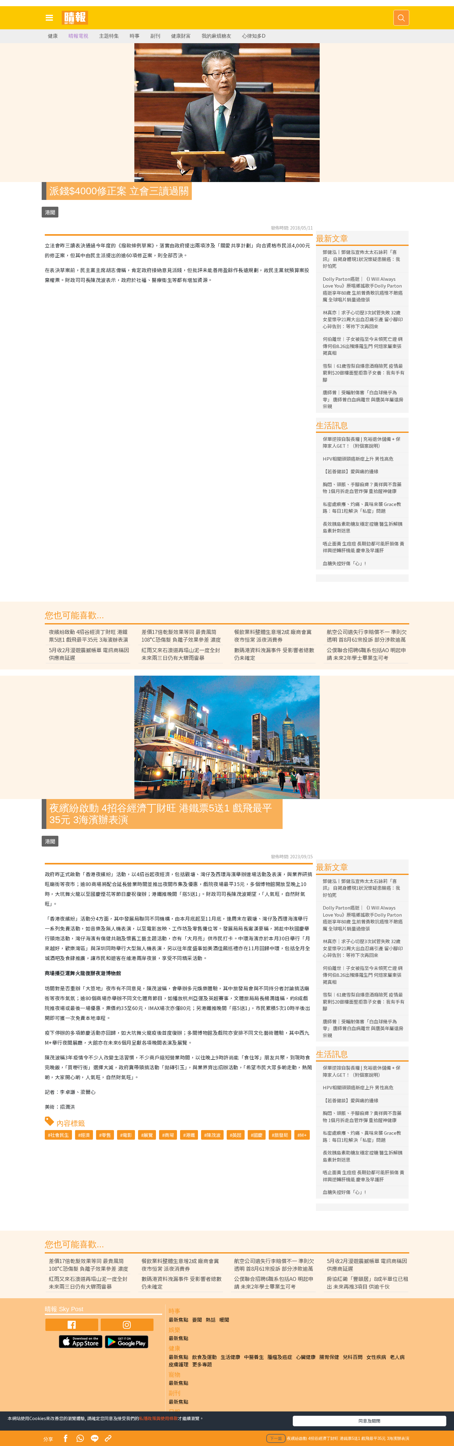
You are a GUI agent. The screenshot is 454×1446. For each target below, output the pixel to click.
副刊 (155, 36)
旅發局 (281, 1135)
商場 (169, 1135)
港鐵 (190, 1135)
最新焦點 (178, 1319)
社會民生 (59, 1135)
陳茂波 (214, 1135)
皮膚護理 (178, 1364)
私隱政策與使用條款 (158, 1418)
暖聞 (224, 1319)
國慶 (258, 1135)
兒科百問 (353, 1357)
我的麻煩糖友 (216, 36)
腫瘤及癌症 (279, 1357)
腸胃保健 (329, 1357)
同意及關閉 (369, 1421)
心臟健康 (306, 1357)
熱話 (211, 1319)
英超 (237, 1135)
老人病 (397, 1357)
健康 (53, 36)
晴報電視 (78, 36)
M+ (303, 1135)
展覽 (148, 1135)
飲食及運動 (204, 1357)
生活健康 (230, 1357)
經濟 (85, 1135)
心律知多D (254, 36)
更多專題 (202, 1364)
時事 (135, 36)
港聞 (50, 212)
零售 (106, 1135)
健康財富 (181, 36)
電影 (127, 1135)
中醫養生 (254, 1357)
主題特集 (109, 36)
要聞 (197, 1319)
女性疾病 (376, 1357)
